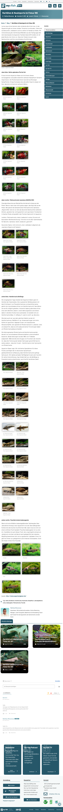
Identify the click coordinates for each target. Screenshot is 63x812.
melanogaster (9, 602)
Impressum (36, 1)
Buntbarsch (12, 600)
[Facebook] (41, 1)
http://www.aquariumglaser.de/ (16, 596)
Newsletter (24, 1)
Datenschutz (30, 1)
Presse (19, 1)
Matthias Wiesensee (8, 718)
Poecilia (23, 602)
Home (3, 23)
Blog (8, 23)
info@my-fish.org (54, 794)
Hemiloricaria (18, 600)
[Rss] (49, 1)
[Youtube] (47, 1)
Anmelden (57, 681)
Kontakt (14, 1)
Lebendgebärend (38, 600)
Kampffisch (31, 600)
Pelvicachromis (17, 602)
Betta (7, 600)
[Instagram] (44, 1)
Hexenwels (24, 600)
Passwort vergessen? (9, 800)
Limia (4, 602)
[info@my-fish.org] (45, 794)
